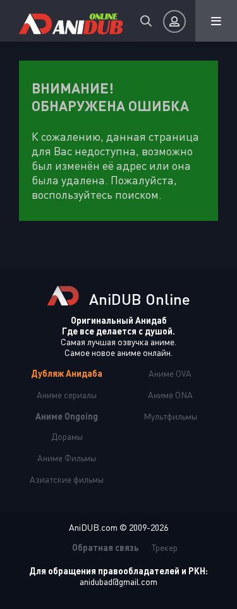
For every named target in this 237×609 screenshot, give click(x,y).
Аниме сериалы (67, 394)
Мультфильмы (170, 416)
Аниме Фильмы (66, 457)
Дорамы (67, 436)
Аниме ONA (170, 394)
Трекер (165, 547)
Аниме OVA (170, 373)
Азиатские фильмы (67, 479)
